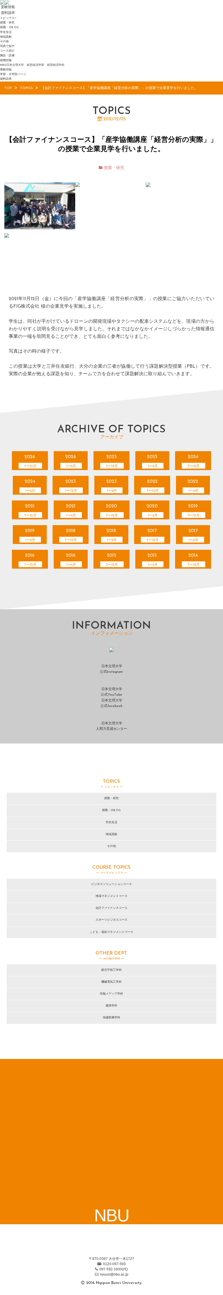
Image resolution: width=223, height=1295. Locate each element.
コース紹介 (7, 50)
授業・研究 (7, 22)
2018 (71, 535)
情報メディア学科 (111, 993)
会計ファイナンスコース (111, 908)
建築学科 (111, 1005)
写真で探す (7, 46)
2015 (112, 560)
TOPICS (26, 88)
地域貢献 (6, 37)
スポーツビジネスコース (111, 920)
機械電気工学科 (111, 982)
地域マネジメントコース (111, 896)
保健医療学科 (111, 1017)
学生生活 (6, 32)
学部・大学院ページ (13, 74)
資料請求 (6, 79)
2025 (112, 461)
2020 (112, 510)
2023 (71, 486)
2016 (30, 560)
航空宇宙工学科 (111, 970)
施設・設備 (7, 55)
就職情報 (6, 60)
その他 (4, 41)
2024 (193, 461)
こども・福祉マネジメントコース (111, 932)
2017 (153, 535)
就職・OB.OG (9, 27)
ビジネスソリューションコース (111, 884)
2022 (153, 486)
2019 (193, 510)
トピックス (7, 18)
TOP (8, 88)
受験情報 (6, 69)
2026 (30, 461)
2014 (193, 560)
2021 (30, 510)
